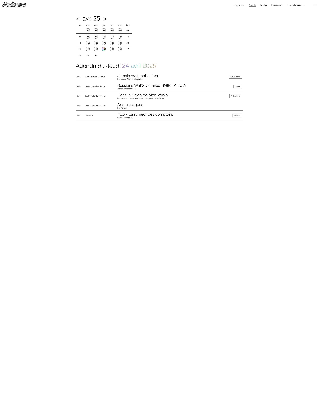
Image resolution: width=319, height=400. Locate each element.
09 (96, 36)
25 (112, 49)
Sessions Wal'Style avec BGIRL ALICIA (151, 85)
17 (104, 43)
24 (104, 49)
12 (120, 36)
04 (112, 30)
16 (96, 43)
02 (96, 30)
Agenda (252, 5)
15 (88, 43)
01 (88, 30)
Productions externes (297, 5)
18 (112, 43)
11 (112, 36)
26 (120, 49)
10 (104, 36)
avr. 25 (91, 18)
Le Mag (263, 5)
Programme (239, 5)
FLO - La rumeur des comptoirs (145, 114)
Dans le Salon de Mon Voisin (142, 95)
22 (88, 49)
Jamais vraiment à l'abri (138, 75)
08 (88, 36)
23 (96, 49)
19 (120, 43)
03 (104, 30)
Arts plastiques (130, 104)
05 (120, 30)
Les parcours (277, 5)
